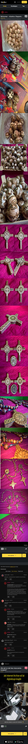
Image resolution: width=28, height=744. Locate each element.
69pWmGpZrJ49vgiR (8, 640)
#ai (14, 671)
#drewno (2, 19)
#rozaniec (10, 19)
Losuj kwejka (24, 555)
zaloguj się (12, 566)
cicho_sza (6, 600)
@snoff (8, 650)
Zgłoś (26, 552)
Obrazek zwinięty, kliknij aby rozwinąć (13, 722)
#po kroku (14, 19)
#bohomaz (6, 19)
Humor (2, 671)
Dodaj (4, 6)
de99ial (8, 582)
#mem (10, 671)
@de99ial (9, 624)
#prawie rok (18, 19)
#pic (12, 671)
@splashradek (10, 584)
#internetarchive (18, 671)
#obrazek (7, 671)
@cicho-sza (9, 611)
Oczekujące (14, 6)
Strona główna (11, 555)
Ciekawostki (3, 18)
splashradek (7, 574)
